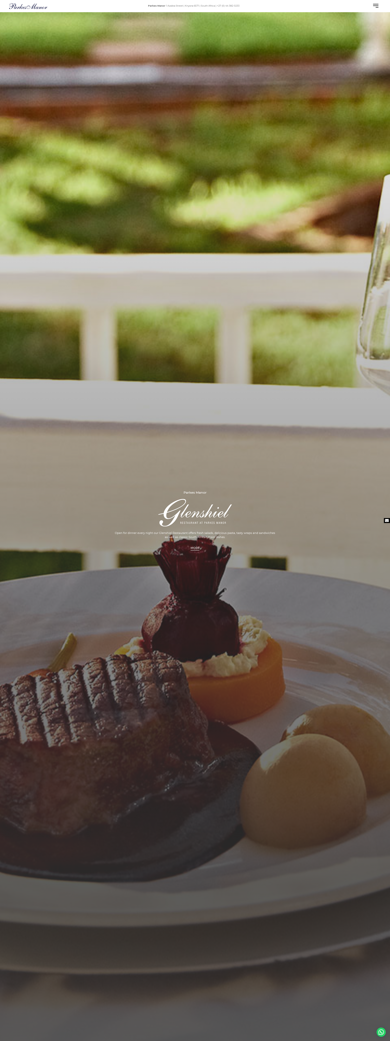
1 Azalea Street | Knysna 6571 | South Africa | (182, 5)
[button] (381, 1032)
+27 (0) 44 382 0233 (228, 5)
